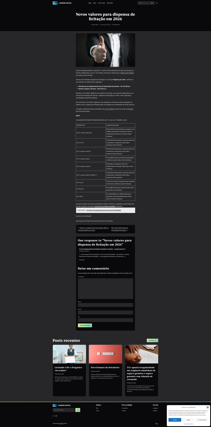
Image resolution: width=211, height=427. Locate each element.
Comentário (81, 277)
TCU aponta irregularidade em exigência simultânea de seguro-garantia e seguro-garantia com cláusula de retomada (141, 373)
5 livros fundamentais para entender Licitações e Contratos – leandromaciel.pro (102, 249)
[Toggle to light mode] (156, 3)
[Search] (152, 3)
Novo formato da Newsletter (105, 367)
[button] (208, 407)
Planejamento (116, 25)
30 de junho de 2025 (84, 251)
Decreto (130, 109)
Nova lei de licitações (107, 221)
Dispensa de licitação (85, 221)
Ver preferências (202, 420)
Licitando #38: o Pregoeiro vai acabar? (68, 369)
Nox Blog (61, 423)
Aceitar (175, 420)
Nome (80, 302)
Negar (188, 420)
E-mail (80, 309)
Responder (82, 260)
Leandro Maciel (65, 3)
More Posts (151, 340)
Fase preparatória (96, 221)
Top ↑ (156, 423)
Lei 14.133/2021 (109, 109)
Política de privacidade (188, 424)
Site (79, 317)
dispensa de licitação (127, 73)
